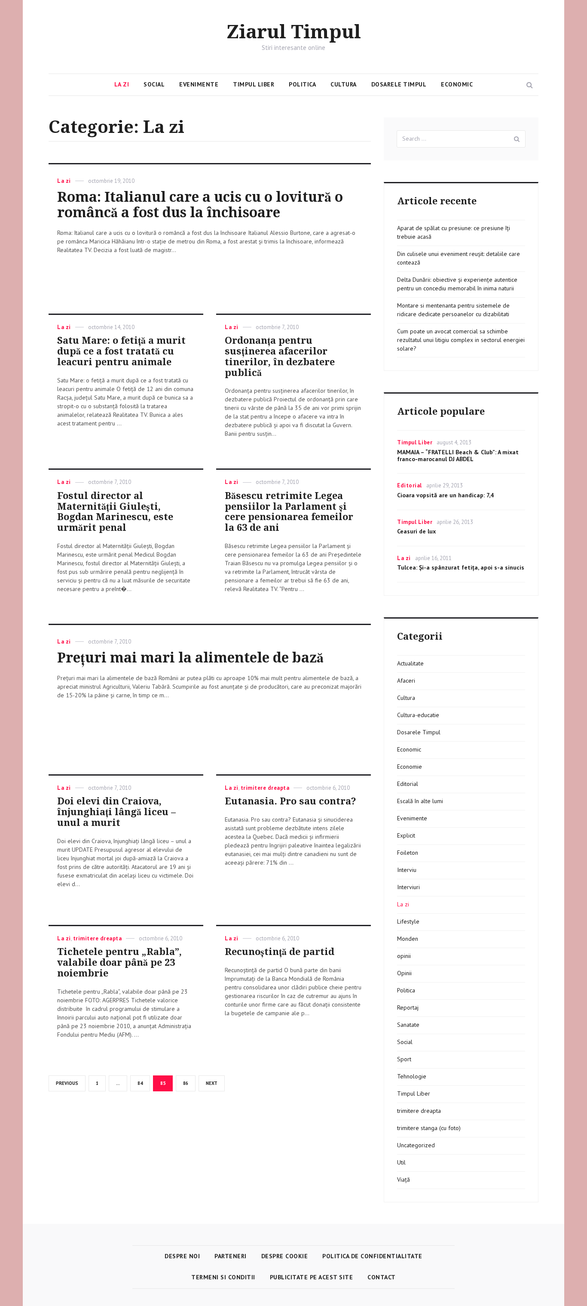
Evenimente (198, 84)
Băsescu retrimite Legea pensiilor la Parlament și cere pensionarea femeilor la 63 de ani (289, 511)
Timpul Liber (253, 84)
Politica (302, 84)
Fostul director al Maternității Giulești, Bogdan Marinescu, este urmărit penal (115, 511)
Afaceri (406, 680)
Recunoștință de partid (279, 951)
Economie (409, 766)
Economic (457, 84)
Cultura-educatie (418, 715)
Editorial (409, 485)
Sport (404, 1059)
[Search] (517, 139)
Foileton (407, 852)
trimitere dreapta (265, 788)
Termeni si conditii (223, 1277)
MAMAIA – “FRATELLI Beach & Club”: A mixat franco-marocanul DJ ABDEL (458, 455)
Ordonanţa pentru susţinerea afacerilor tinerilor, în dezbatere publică (280, 356)
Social (154, 84)
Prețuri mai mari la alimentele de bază (190, 658)
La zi (121, 84)
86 (188, 1083)
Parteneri (230, 1256)
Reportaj (408, 1007)
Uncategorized (416, 1145)
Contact (381, 1277)
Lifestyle (408, 921)
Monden (407, 939)
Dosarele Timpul (399, 84)
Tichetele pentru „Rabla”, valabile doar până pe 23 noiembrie (119, 962)
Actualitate (410, 663)
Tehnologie (411, 1076)
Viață (403, 1179)
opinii (404, 956)
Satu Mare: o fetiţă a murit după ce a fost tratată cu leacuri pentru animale (121, 351)
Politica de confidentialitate (372, 1256)
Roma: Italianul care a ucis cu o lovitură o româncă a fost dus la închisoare (200, 205)
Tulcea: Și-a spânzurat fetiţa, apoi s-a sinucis (460, 567)
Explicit (406, 835)
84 (143, 1083)
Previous (67, 1083)
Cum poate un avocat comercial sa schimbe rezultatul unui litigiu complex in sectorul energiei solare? (461, 339)
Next (211, 1083)
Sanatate (408, 1025)
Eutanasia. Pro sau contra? (290, 801)
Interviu (406, 870)
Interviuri (408, 887)
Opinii (404, 973)
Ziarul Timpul (293, 32)
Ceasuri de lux (416, 531)
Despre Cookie (284, 1256)
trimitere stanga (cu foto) (429, 1128)
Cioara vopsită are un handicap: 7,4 (445, 495)
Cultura (343, 84)
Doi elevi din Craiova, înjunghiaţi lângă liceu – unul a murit (116, 812)
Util (401, 1162)
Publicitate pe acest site (311, 1277)
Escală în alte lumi (420, 801)
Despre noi (182, 1256)
